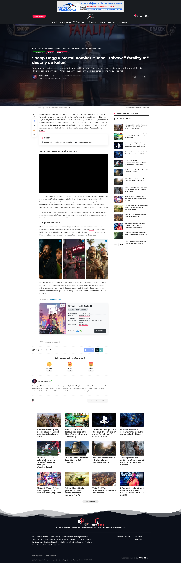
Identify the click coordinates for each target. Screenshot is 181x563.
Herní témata (42, 48)
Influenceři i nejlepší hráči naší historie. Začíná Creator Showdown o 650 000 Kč (135, 225)
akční (77, 309)
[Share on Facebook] (141, 76)
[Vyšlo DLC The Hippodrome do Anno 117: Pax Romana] (118, 217)
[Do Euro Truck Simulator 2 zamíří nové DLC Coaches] (118, 172)
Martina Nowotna (44, 75)
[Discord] (127, 118)
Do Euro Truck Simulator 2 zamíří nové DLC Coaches (76, 460)
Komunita (57, 299)
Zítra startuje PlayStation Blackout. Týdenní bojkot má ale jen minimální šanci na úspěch (136, 144)
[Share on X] (144, 76)
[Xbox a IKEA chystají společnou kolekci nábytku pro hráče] (118, 244)
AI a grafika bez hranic (84, 142)
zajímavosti (56, 342)
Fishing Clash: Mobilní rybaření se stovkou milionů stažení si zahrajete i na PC (136, 207)
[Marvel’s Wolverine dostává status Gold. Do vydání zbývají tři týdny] (118, 154)
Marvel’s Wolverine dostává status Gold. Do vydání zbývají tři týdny (131, 431)
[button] (138, 16)
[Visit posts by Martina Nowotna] (34, 381)
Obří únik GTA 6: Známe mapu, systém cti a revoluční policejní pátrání (135, 198)
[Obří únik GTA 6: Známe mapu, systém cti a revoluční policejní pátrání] (118, 199)
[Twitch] (130, 118)
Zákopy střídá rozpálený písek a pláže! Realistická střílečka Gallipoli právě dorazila (136, 126)
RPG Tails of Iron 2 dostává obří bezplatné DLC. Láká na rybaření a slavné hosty (136, 135)
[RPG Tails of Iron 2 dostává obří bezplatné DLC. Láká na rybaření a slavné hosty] (118, 136)
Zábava (51, 53)
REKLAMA (101, 527)
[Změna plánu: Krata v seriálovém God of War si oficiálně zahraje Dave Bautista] (118, 190)
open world (84, 309)
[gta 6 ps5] (77, 331)
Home (34, 48)
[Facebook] (114, 118)
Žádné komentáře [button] (98, 401)
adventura (71, 309)
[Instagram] (124, 118)
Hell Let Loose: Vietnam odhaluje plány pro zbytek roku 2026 (103, 460)
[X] (117, 118)
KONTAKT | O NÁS (119, 527)
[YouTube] (120, 118)
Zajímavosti (62, 53)
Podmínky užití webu (63, 527)
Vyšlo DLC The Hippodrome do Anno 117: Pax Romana (104, 490)
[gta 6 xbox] (80, 331)
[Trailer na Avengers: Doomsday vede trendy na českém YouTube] (118, 235)
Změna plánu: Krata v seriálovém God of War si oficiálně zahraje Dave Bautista (136, 189)
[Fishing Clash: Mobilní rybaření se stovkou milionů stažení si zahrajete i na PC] (118, 208)
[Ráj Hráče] (90, 16)
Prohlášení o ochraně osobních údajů (84, 527)
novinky (48, 342)
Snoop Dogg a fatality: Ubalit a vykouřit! (57, 142)
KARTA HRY (100, 331)
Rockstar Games (84, 315)
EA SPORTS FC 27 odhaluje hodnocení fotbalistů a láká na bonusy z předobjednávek (135, 162)
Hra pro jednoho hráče (86, 320)
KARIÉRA (109, 527)
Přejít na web (83, 325)
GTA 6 (91, 229)
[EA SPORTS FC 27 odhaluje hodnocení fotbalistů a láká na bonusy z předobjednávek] (118, 163)
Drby (51, 299)
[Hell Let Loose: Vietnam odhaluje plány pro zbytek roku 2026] (118, 181)
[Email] (34, 130)
